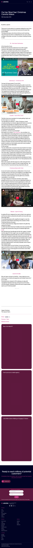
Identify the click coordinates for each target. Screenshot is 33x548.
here (2, 230)
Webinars (2, 528)
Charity (18, 522)
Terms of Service (25, 499)
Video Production (3, 521)
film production (17, 132)
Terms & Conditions (3, 513)
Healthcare (18, 521)
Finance (18, 523)
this (30, 236)
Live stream (2, 529)
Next (8, 319)
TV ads (2, 522)
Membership (18, 524)
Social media (3, 523)
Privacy (2, 515)
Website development (4, 530)
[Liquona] (4, 1)
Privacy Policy (19, 499)
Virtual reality (3, 524)
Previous (3, 319)
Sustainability (3, 514)
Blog (2, 512)
